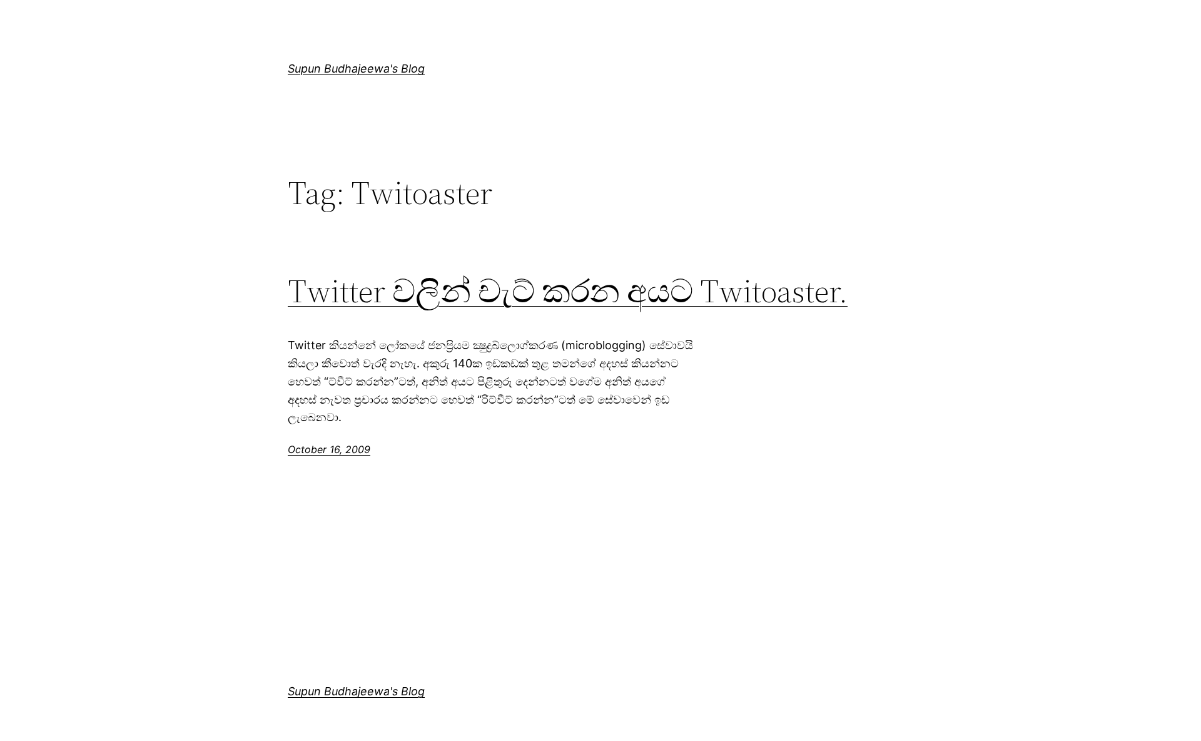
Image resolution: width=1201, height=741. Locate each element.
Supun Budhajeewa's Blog (356, 68)
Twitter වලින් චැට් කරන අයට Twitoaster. (568, 291)
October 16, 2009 (329, 449)
